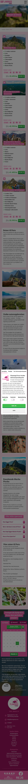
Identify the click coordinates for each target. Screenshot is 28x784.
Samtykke (4, 371)
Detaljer (10, 371)
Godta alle (14, 405)
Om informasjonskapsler (20, 371)
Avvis (14, 410)
